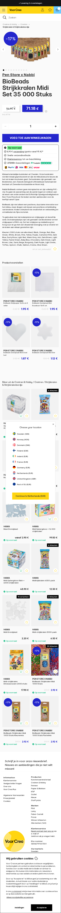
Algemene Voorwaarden (13, 795)
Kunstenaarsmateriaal (41, 780)
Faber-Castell (37, 814)
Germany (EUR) (23, 467)
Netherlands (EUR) (25, 473)
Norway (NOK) (23, 439)
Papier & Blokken (38, 788)
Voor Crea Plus (9, 789)
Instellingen (19, 908)
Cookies (6, 801)
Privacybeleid (9, 798)
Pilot (33, 808)
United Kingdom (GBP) (26, 479)
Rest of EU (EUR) (24, 484)
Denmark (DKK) (23, 445)
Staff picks (36, 800)
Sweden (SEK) (23, 434)
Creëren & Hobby (10, 24)
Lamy (33, 811)
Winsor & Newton (38, 820)
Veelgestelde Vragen (12, 783)
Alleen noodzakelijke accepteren (20, 897)
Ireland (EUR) (22, 456)
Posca (33, 817)
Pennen (34, 785)
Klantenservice (9, 780)
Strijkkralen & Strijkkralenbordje (16, 27)
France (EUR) (22, 462)
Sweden (34, 851)
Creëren (23, 24)
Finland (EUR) (22, 451)
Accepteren (42, 908)
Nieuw (33, 797)
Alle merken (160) (38, 823)
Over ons (7, 786)
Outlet (34, 794)
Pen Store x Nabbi (18, 75)
